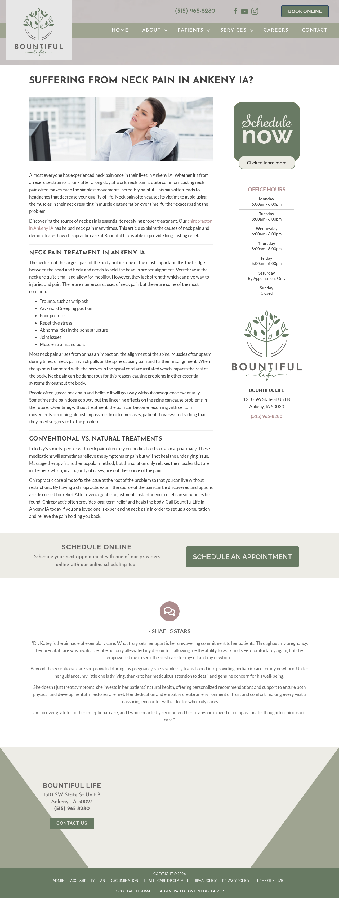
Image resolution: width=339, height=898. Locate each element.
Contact (314, 30)
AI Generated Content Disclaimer (192, 891)
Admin (59, 880)
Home (120, 30)
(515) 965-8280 (195, 11)
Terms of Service (271, 880)
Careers (276, 30)
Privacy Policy (235, 880)
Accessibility (82, 880)
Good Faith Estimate (135, 891)
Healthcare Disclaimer (166, 880)
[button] (165, 30)
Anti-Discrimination (119, 880)
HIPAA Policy (205, 880)
